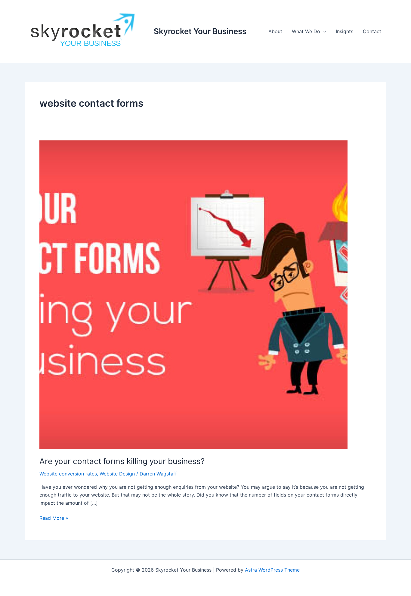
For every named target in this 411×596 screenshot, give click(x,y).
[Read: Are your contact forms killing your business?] (193, 294)
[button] (323, 31)
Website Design (117, 474)
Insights (344, 31)
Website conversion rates (68, 474)
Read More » (53, 517)
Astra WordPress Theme (272, 570)
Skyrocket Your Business (200, 31)
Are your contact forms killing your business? (122, 461)
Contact (372, 31)
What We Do (306, 31)
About (275, 31)
